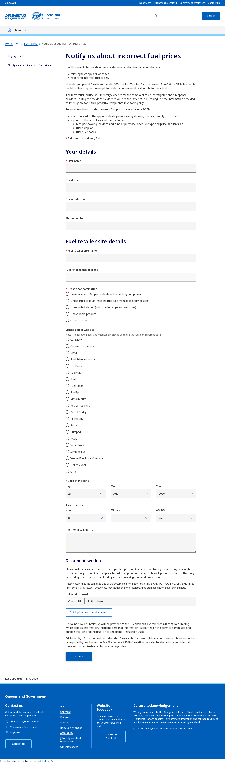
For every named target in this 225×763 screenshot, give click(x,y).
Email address (76, 199)
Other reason (78, 320)
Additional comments (79, 529)
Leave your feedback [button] (111, 736)
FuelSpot (75, 392)
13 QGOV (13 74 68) (29, 721)
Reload (46, 761)
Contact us (214, 3)
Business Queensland (165, 3)
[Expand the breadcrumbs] (17, 43)
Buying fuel (31, 43)
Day (68, 486)
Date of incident (78, 481)
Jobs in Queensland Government (70, 740)
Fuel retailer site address (82, 270)
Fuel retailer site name (82, 250)
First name (74, 161)
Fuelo (73, 379)
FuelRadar (76, 386)
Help (62, 706)
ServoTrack (77, 445)
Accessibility (66, 732)
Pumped (75, 432)
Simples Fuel (78, 452)
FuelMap (75, 372)
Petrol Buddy (78, 412)
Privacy (64, 722)
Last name (74, 180)
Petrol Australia (80, 405)
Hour (69, 510)
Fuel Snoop (77, 366)
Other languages (69, 746)
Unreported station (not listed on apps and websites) (103, 307)
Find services (144, 3)
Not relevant (78, 465)
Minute (115, 510)
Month (115, 486)
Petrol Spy (76, 419)
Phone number (75, 218)
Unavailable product (83, 314)
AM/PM (160, 510)
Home (9, 43)
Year (159, 486)
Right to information (71, 727)
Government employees (192, 3)
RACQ (73, 438)
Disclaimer (65, 717)
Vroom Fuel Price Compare (86, 458)
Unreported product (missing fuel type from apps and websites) (109, 301)
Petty (73, 425)
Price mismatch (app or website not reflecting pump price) (106, 294)
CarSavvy (76, 339)
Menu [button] (18, 30)
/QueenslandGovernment (23, 727)
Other (74, 471)
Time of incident (76, 505)
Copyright (65, 711)
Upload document (77, 594)
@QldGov (15, 732)
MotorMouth (78, 399)
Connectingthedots (82, 346)
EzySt (73, 353)
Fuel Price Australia (82, 359)
